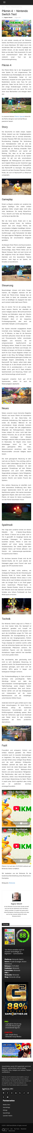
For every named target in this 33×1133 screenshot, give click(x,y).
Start (3, 7)
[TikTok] (24, 1093)
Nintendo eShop (14, 977)
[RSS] (20, 1093)
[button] (3, 1129)
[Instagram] (11, 1093)
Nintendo (12, 883)
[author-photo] (16, 901)
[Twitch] (28, 1093)
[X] (3, 1097)
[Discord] (3, 1093)
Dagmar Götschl (8, 17)
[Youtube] (7, 1097)
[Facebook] (7, 1093)
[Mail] (15, 1093)
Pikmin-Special (19, 116)
